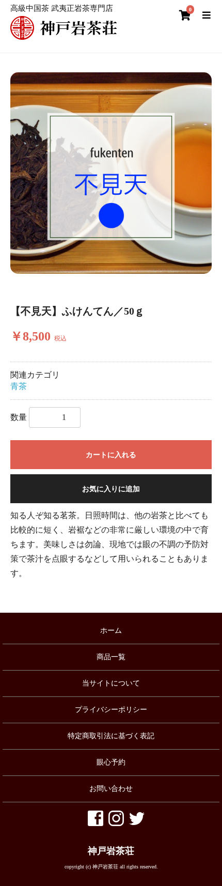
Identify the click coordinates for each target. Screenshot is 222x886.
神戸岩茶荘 (111, 851)
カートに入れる (111, 455)
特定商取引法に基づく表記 (111, 736)
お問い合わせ (111, 788)
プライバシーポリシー (111, 709)
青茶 (18, 386)
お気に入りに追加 (111, 489)
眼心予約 (111, 762)
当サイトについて (111, 683)
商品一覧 (111, 657)
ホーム (111, 630)
